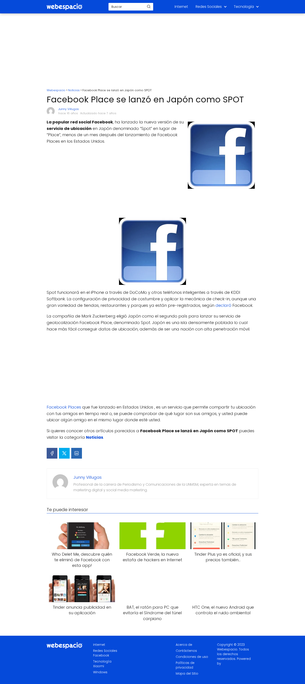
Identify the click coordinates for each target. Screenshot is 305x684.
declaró (223, 305)
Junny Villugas (68, 109)
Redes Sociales (209, 6)
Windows (100, 672)
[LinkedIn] (76, 453)
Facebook (101, 655)
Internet (181, 6)
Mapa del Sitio (187, 673)
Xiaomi (98, 666)
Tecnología (244, 6)
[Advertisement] (152, 51)
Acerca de (184, 644)
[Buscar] (148, 6)
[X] (64, 453)
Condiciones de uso (192, 656)
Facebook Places (64, 407)
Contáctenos (186, 650)
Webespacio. (227, 649)
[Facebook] (52, 453)
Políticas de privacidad (185, 665)
